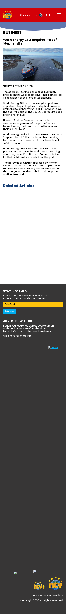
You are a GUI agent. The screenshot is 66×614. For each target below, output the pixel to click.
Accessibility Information (48, 595)
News (16, 86)
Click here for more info (17, 336)
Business (7, 86)
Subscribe (9, 311)
